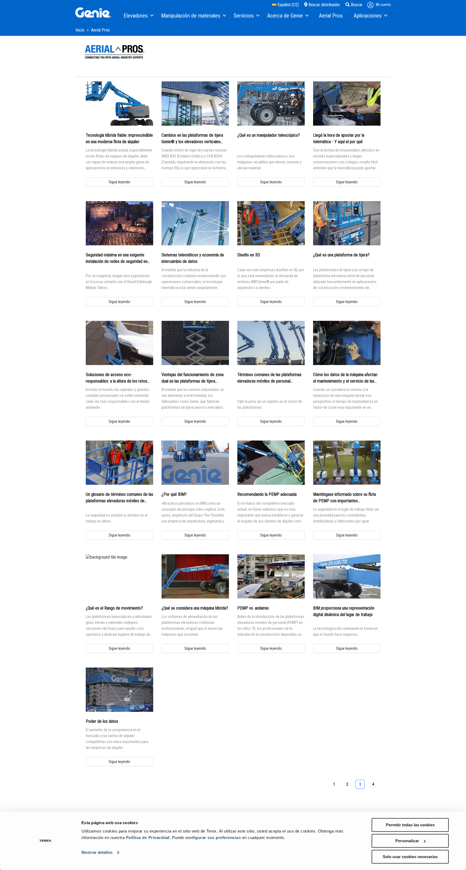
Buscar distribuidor (323, 4)
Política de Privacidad (148, 837)
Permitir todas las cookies (410, 825)
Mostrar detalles (96, 852)
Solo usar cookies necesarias (410, 856)
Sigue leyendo (119, 182)
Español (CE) (287, 4)
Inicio (80, 30)
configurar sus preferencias (213, 837)
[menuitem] (138, 15)
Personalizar (407, 840)
